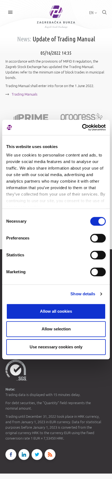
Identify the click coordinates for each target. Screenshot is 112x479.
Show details (82, 293)
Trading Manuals (25, 94)
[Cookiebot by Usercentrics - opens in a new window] (82, 127)
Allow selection (56, 329)
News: (24, 39)
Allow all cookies (56, 311)
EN (91, 12)
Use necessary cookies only (56, 347)
